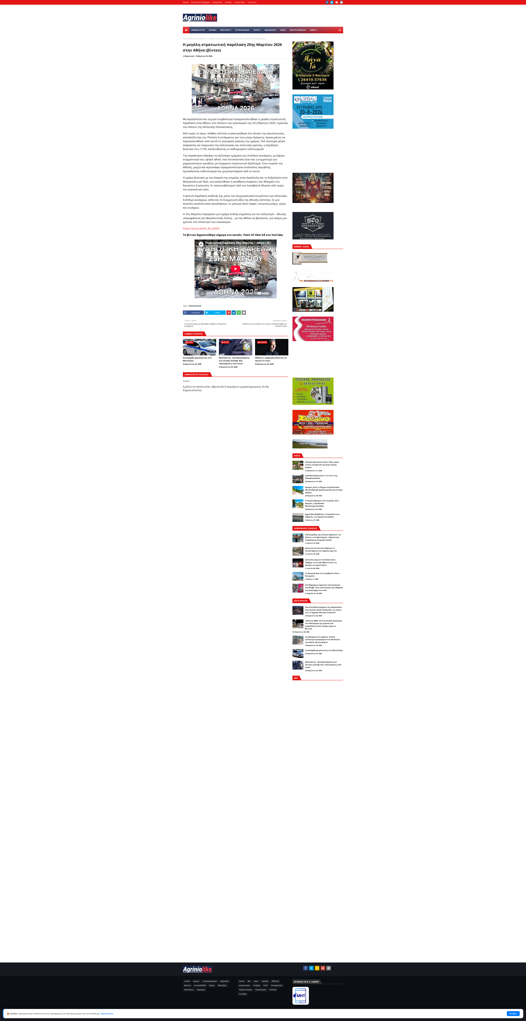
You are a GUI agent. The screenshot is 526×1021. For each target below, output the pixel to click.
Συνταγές (242, 994)
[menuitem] (186, 30)
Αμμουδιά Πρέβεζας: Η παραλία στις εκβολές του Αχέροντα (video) (322, 515)
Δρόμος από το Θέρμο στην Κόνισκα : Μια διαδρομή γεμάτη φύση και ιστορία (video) (323, 490)
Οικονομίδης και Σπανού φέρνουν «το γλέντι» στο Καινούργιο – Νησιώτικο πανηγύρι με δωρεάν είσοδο (323, 537)
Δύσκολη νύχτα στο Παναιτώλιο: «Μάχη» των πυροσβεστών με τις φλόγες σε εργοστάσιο (321, 562)
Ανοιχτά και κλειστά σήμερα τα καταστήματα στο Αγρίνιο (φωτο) (321, 549)
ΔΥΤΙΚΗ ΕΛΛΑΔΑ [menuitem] (242, 30)
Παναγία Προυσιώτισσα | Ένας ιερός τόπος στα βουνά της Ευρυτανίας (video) (322, 465)
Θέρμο (212, 985)
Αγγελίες (228, 2)
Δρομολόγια (217, 2)
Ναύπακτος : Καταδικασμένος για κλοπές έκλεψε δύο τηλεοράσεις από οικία (234, 360)
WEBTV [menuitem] (313, 30)
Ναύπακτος (189, 990)
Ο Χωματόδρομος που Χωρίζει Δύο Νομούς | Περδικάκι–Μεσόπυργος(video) (322, 503)
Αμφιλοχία (224, 981)
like (249, 981)
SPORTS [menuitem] (257, 30)
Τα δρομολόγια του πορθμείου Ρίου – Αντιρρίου (323, 574)
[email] (341, 2)
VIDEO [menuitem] (283, 30)
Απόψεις (256, 985)
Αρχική (185, 2)
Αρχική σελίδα (188, 38)
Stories (241, 981)
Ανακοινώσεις (244, 985)
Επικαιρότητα (201, 38)
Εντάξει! (513, 1014)
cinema (187, 981)
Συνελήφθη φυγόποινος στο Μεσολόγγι (197, 359)
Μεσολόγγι (222, 985)
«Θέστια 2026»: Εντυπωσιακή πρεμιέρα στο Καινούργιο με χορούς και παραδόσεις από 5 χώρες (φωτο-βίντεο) (323, 624)
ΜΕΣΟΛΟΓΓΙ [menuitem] (225, 30)
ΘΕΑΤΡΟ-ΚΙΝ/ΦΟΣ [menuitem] (298, 30)
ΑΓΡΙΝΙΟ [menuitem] (212, 30)
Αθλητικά (275, 981)
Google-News (239, 2)
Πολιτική (273, 990)
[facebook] (327, 2)
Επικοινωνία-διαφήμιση (200, 2)
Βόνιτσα (187, 985)
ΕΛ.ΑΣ (266, 985)
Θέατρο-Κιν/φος (245, 990)
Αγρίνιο (196, 981)
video (256, 981)
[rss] (317, 968)
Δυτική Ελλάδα (200, 985)
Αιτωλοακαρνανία (210, 981)
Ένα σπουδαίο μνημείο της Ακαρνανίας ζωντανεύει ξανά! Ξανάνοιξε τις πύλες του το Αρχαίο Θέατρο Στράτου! (323, 610)
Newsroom (189, 56)
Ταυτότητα (252, 2)
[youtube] (336, 2)
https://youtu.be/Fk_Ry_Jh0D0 (201, 228)
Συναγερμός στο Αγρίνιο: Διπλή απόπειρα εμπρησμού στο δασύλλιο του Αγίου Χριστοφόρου (322, 639)
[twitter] (332, 2)
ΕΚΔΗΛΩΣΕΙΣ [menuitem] (270, 30)
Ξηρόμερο (201, 990)
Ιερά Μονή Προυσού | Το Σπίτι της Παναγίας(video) (321, 477)
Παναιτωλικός (260, 990)
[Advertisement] (317, 799)
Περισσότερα (107, 1014)
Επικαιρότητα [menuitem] (198, 30)
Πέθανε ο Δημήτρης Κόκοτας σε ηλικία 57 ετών (271, 359)
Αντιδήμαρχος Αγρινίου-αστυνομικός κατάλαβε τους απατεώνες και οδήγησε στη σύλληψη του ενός (324, 587)
